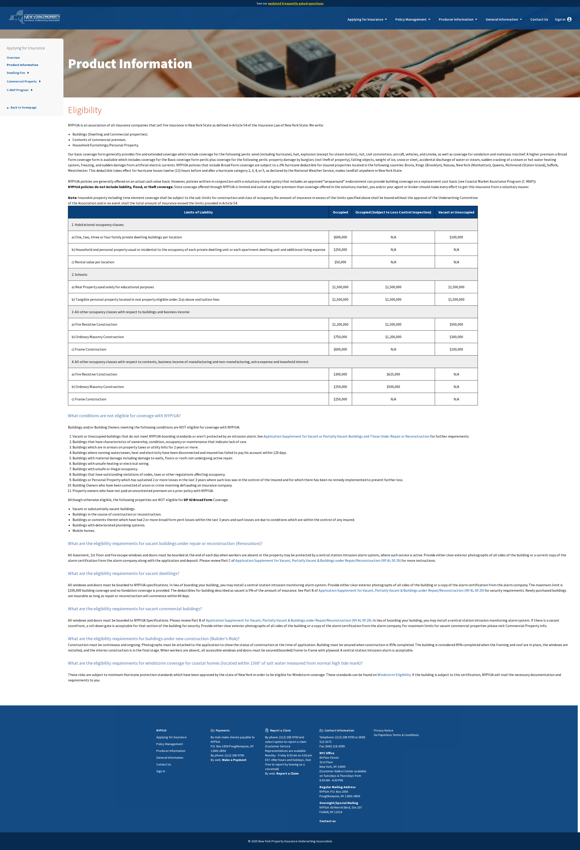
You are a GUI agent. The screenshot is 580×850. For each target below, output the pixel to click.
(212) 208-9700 (234, 755)
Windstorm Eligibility (394, 674)
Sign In (563, 19)
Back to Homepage (23, 107)
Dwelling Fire (16, 73)
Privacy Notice (383, 730)
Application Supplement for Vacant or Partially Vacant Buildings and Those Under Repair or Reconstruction (346, 436)
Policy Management (413, 19)
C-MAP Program (18, 90)
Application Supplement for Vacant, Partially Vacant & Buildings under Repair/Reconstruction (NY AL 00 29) (318, 560)
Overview (13, 58)
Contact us (327, 821)
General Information (505, 19)
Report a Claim (287, 773)
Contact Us (539, 19)
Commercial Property (22, 81)
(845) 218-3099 (335, 746)
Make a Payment (234, 760)
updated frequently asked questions (296, 3)
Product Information (22, 65)
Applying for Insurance (368, 19)
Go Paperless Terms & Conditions (396, 735)
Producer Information (459, 19)
